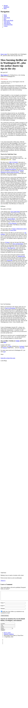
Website (3, 608)
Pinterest (5, 347)
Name (3, 602)
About (5, 16)
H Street (7, 242)
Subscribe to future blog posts (8, 358)
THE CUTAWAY (13, 162)
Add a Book (7, 21)
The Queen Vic (11, 248)
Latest (5, 54)
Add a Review (7, 23)
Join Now (3, 51)
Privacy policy (7, 632)
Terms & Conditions (9, 634)
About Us (3, 580)
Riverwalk (10, 260)
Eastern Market (11, 219)
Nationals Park (21, 256)
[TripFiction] (8, 3)
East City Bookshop (10, 308)
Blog (5, 19)
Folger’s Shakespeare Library (19, 228)
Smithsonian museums (10, 169)
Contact (6, 26)
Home (5, 15)
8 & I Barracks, (13, 223)
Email (2, 605)
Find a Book (7, 17)
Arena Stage (13, 230)
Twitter (18, 341)
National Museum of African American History (12, 171)
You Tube (22, 347)
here (4, 351)
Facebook (21, 346)
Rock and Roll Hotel (18, 243)
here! (5, 342)
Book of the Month (8, 20)
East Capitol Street (15, 211)
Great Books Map (8, 24)
